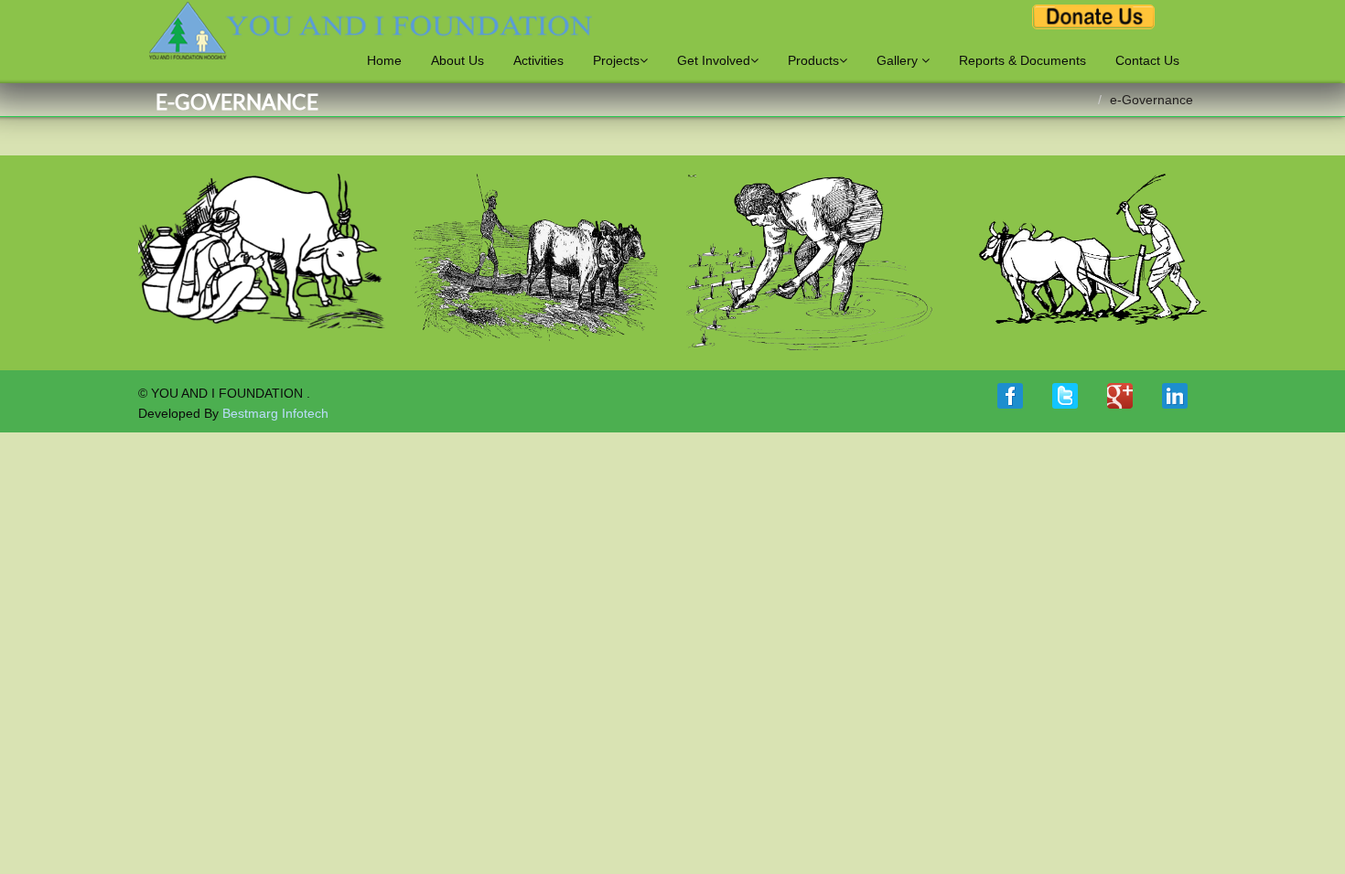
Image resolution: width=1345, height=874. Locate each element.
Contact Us (1147, 60)
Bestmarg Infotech (275, 413)
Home (384, 60)
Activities (538, 60)
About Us (457, 60)
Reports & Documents (1022, 60)
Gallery (899, 60)
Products (813, 60)
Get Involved (713, 60)
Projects (616, 60)
